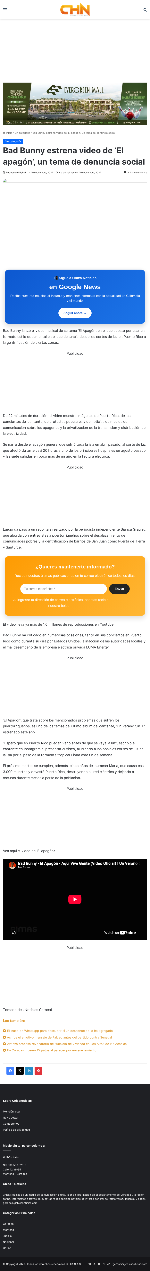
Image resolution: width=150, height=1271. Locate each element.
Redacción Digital (16, 172)
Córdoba (8, 1223)
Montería (8, 1229)
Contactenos (11, 1123)
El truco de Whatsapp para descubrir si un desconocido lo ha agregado (59, 1031)
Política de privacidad (16, 1129)
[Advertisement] (75, 52)
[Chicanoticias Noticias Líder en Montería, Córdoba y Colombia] (75, 9)
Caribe (7, 1248)
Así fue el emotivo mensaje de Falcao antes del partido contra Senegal (59, 1037)
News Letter (10, 1117)
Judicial (7, 1235)
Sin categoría (22, 132)
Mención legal (11, 1111)
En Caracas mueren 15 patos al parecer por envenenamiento (51, 1050)
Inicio (8, 132)
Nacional (8, 1241)
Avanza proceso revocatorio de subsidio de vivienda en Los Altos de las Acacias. (66, 1044)
